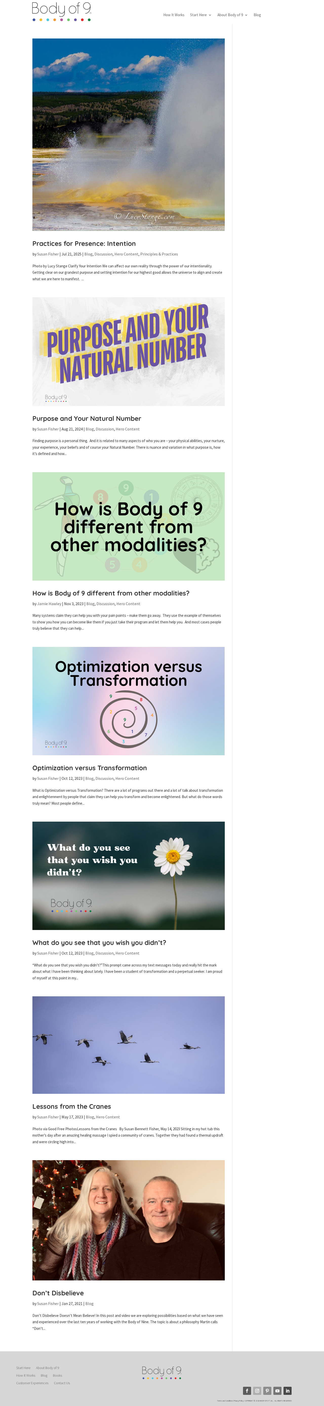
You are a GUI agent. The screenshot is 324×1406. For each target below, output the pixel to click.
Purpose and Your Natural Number (86, 418)
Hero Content (126, 253)
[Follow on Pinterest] (267, 1391)
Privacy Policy (239, 1400)
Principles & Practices (159, 253)
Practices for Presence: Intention (84, 243)
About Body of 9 (230, 15)
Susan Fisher (48, 253)
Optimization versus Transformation (89, 768)
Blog (257, 15)
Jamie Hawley (49, 603)
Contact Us (62, 1383)
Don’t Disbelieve (58, 1293)
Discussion (103, 253)
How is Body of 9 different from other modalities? (111, 593)
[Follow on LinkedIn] (288, 1391)
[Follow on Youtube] (277, 1391)
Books (57, 1376)
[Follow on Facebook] (247, 1391)
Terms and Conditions (225, 1400)
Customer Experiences (32, 1383)
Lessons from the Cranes (71, 1106)
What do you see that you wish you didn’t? (99, 942)
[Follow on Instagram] (257, 1391)
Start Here (198, 15)
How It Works (174, 15)
